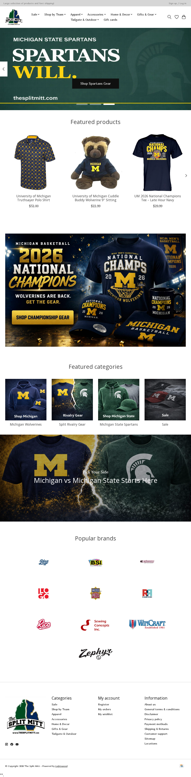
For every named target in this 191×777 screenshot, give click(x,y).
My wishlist (105, 714)
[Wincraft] (147, 625)
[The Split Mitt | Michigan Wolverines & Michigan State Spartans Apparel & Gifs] (13, 17)
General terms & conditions (162, 709)
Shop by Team (60, 709)
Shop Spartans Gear (95, 83)
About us (150, 704)
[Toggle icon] (169, 17)
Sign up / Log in (177, 3)
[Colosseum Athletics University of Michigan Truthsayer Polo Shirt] (33, 162)
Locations (151, 743)
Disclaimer (151, 714)
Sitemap (150, 738)
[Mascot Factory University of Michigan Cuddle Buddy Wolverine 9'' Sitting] (95, 162)
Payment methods (156, 724)
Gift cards (110, 19)
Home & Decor (61, 724)
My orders (104, 709)
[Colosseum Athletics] (147, 563)
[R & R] (147, 594)
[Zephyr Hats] (95, 656)
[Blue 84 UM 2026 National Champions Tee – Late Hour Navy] (157, 162)
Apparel (56, 714)
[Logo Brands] (44, 594)
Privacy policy (153, 719)
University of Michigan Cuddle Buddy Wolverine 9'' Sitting (95, 198)
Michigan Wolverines (26, 424)
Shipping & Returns (157, 728)
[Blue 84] (44, 563)
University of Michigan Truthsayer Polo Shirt (33, 198)
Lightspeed (61, 766)
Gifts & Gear (60, 728)
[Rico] (44, 625)
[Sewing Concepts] (95, 625)
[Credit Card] (181, 766)
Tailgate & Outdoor (64, 733)
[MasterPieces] (95, 594)
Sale (165, 424)
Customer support (156, 733)
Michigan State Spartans (119, 424)
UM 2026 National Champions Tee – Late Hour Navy (157, 198)
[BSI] (95, 563)
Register (103, 704)
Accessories (59, 719)
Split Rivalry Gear (72, 424)
